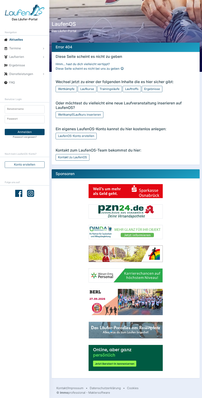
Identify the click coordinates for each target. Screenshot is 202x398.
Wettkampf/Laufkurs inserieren (79, 114)
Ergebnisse (152, 89)
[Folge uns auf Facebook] (18, 193)
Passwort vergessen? (25, 136)
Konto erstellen (24, 164)
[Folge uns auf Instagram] (30, 193)
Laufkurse (87, 89)
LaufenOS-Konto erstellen (76, 136)
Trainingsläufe (110, 89)
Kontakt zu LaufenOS (72, 157)
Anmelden (25, 132)
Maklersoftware (99, 392)
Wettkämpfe (66, 89)
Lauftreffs (131, 89)
